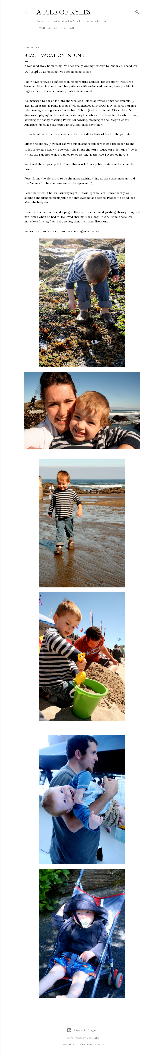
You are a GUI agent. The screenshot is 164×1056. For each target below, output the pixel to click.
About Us (55, 28)
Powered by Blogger (85, 1030)
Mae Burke (92, 1037)
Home (41, 28)
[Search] (137, 11)
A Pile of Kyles (63, 12)
